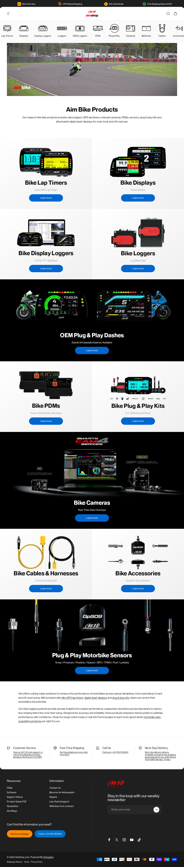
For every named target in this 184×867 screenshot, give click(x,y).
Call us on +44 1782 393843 (115, 752)
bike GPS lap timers (72, 697)
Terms (26, 862)
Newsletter (12, 806)
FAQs (9, 787)
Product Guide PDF (17, 801)
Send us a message (20, 834)
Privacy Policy (36, 862)
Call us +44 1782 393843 (50, 834)
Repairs (53, 797)
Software (12, 792)
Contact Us (55, 787)
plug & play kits (120, 697)
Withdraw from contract (61, 806)
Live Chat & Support (59, 801)
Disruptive (48, 857)
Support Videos (15, 797)
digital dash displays (95, 697)
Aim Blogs (12, 811)
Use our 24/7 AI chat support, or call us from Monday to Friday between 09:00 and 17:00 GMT (28, 754)
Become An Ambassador (62, 792)
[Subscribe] (156, 810)
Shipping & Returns (14, 862)
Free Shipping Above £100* (159, 4)
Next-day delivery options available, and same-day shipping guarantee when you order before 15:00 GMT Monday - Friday (160, 756)
